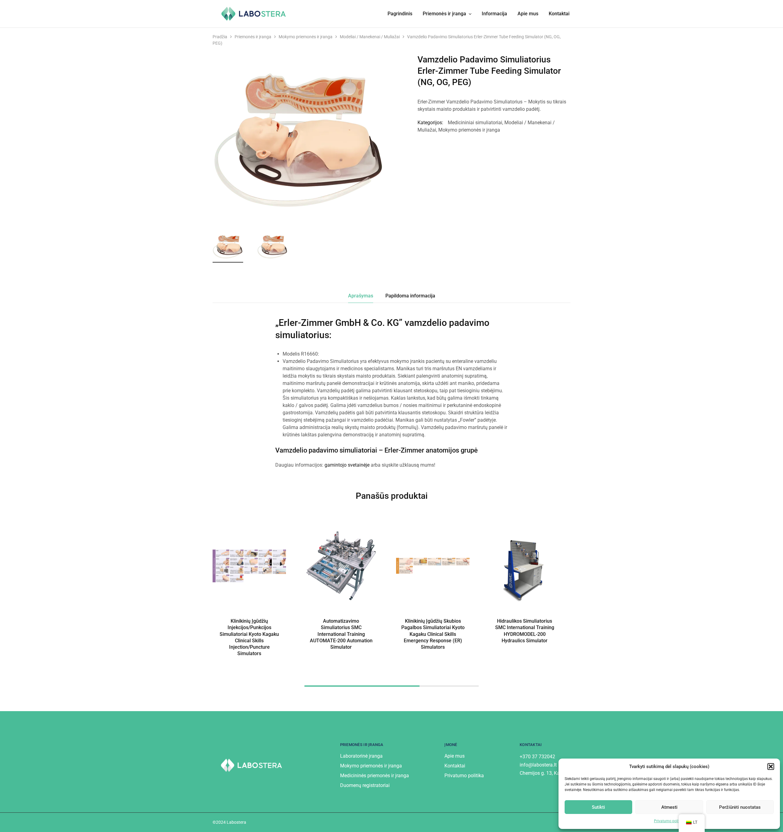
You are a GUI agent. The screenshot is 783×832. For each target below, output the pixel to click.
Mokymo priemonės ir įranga (305, 36)
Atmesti (669, 807)
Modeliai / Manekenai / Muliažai (370, 36)
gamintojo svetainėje (347, 465)
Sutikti (598, 807)
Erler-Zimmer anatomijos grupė (431, 450)
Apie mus (528, 14)
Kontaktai (559, 14)
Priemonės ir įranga (253, 36)
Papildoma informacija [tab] (410, 296)
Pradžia (220, 36)
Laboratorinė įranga (361, 756)
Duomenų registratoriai (365, 785)
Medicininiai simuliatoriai (475, 122)
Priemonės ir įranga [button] (444, 14)
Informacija (494, 14)
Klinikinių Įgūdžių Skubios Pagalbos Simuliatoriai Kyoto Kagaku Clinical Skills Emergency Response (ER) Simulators (433, 634)
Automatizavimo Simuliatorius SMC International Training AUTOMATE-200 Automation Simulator (341, 634)
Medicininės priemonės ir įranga (374, 775)
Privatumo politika (669, 821)
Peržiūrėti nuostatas (740, 807)
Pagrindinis (400, 14)
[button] (771, 766)
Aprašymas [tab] (360, 296)
